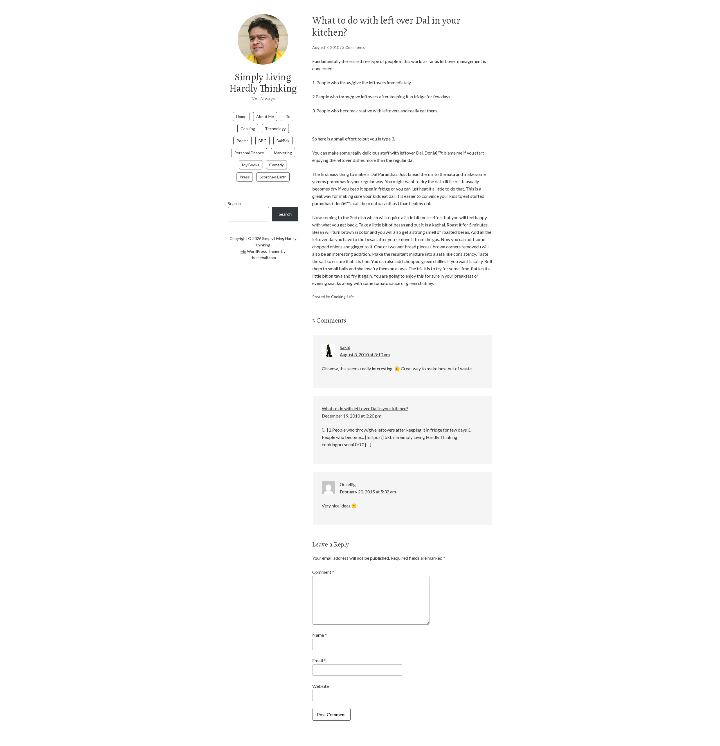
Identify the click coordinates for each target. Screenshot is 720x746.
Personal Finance (249, 152)
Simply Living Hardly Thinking (263, 82)
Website (320, 686)
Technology (275, 128)
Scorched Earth (273, 176)
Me (243, 251)
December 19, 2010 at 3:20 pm (351, 415)
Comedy (276, 164)
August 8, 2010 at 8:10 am (365, 354)
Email (319, 660)
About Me (265, 116)
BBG (262, 140)
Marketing (283, 152)
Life (287, 116)
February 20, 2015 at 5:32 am (368, 491)
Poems (243, 140)
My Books (250, 164)
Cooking (247, 128)
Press (245, 176)
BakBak (282, 140)
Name (319, 635)
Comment (323, 572)
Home (241, 116)
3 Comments (353, 47)
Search (234, 203)
